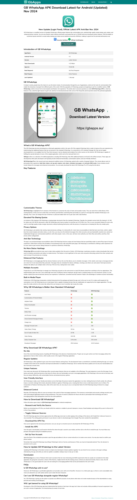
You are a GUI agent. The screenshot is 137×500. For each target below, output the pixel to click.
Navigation (102, 2)
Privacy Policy (104, 498)
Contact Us (110, 498)
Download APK (68, 44)
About (93, 498)
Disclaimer (97, 498)
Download (84, 2)
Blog (93, 2)
